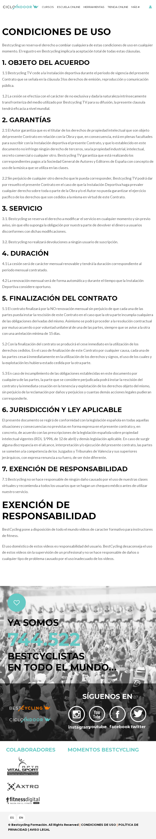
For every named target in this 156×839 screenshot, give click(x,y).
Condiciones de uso (98, 825)
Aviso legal (40, 829)
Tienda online (118, 7)
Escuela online (68, 7)
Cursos (48, 7)
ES (12, 817)
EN (21, 817)
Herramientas (93, 7)
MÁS (134, 7)
